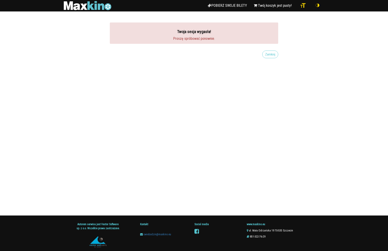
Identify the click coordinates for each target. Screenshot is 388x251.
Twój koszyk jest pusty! (274, 5)
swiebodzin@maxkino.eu (157, 234)
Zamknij (270, 54)
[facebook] (196, 231)
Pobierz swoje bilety (229, 5)
